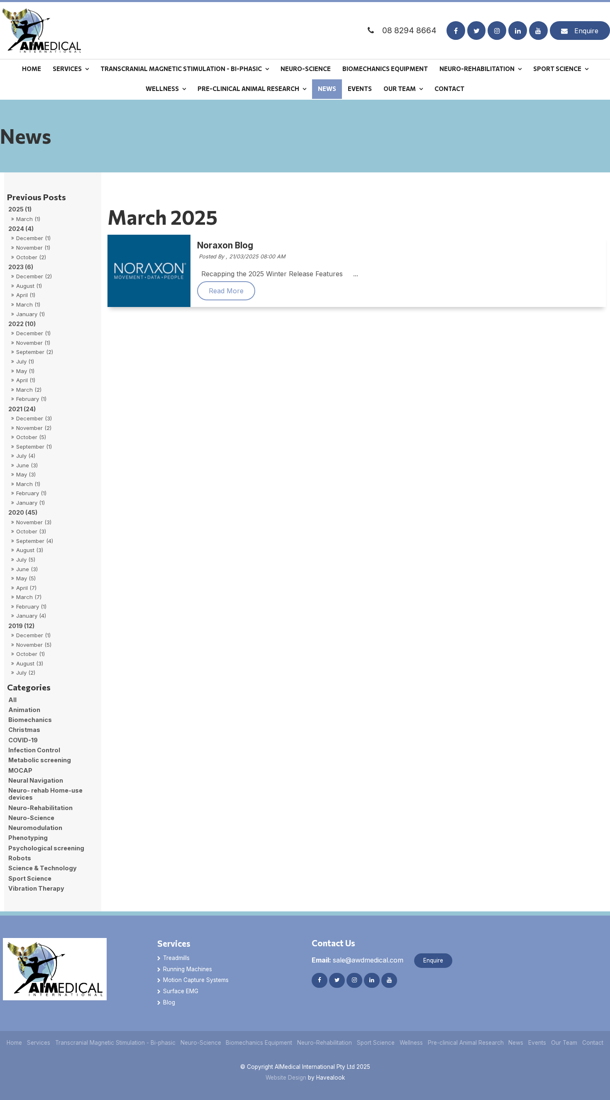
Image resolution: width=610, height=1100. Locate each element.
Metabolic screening (39, 760)
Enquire (586, 31)
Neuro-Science (306, 68)
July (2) (25, 672)
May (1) (25, 371)
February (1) (31, 398)
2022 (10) (22, 323)
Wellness (162, 88)
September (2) (34, 352)
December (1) (33, 238)
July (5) (25, 559)
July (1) (25, 361)
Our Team (399, 88)
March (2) (28, 389)
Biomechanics (30, 719)
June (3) (27, 465)
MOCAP (20, 770)
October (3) (31, 531)
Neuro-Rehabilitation (477, 68)
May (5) (26, 578)
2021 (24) (22, 408)
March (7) (28, 597)
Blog (169, 1002)
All (12, 699)
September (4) (34, 541)
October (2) (31, 257)
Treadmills (176, 958)
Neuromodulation (35, 827)
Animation (24, 709)
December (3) (34, 418)
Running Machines (187, 969)
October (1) (30, 654)
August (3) (29, 550)
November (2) (33, 428)
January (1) (30, 314)
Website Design (286, 1077)
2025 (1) (20, 209)
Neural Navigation (35, 780)
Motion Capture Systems (196, 980)
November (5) (33, 644)
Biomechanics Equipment (385, 68)
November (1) (33, 247)
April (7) (26, 587)
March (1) (28, 219)
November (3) (33, 522)
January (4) (31, 615)
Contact (449, 88)
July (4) (25, 455)
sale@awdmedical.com (357, 960)
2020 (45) (22, 512)
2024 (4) (21, 228)
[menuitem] (14, 1042)
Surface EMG (180, 991)
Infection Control (34, 750)
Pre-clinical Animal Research (248, 88)
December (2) (34, 276)
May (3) (26, 474)
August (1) (29, 285)
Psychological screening (46, 848)
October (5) (31, 437)
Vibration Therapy (36, 888)
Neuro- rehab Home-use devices (45, 794)
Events (360, 88)
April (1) (25, 295)
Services (67, 68)
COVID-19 (23, 740)
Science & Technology (42, 868)
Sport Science (557, 68)
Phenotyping (28, 837)
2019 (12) (21, 625)
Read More (226, 290)
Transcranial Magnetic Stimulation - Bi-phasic (181, 68)
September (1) (34, 446)
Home (31, 68)
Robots (19, 858)
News (327, 88)
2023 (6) (20, 266)
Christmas (24, 729)
